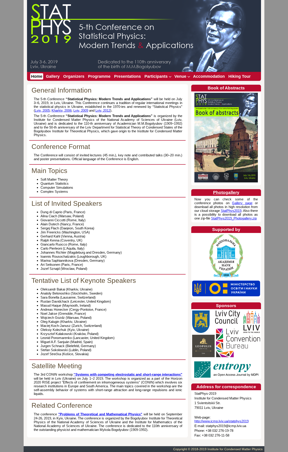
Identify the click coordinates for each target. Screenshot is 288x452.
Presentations (127, 76)
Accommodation (209, 76)
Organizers (73, 76)
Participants (156, 76)
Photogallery (226, 192)
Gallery (53, 76)
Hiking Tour (239, 76)
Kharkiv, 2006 (62, 110)
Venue (179, 76)
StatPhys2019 (231, 211)
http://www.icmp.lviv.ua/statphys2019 (221, 421)
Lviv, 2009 (80, 110)
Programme (99, 76)
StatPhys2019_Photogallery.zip (234, 218)
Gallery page (242, 203)
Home (36, 76)
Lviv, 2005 (42, 110)
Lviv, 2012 (102, 110)
